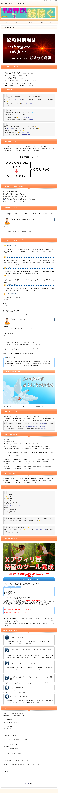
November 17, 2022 (26, 134)
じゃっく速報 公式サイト (29, 579)
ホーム (46, 0)
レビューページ (17, 22)
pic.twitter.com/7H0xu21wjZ (26, 103)
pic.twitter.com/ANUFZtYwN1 (40, 426)
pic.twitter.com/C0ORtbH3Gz (14, 531)
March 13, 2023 (44, 428)
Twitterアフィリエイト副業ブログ (12, 3)
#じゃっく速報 (26, 99)
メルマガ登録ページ (29, 22)
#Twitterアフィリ (28, 132)
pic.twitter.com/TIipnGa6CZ (23, 117)
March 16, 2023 (27, 532)
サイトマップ (55, 0)
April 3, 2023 (32, 512)
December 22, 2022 (32, 119)
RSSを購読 (50, 0)
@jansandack (18, 99)
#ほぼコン (9, 505)
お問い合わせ (41, 22)
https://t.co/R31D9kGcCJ (29, 426)
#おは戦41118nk (22, 132)
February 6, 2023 (17, 105)
